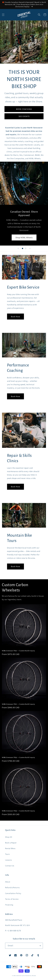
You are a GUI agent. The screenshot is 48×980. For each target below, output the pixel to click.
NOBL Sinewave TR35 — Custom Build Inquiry (18, 757)
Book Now (15, 316)
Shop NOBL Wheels (24, 237)
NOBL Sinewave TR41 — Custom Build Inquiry (18, 651)
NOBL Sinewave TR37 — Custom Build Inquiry (18, 704)
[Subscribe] (40, 946)
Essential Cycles (20, 975)
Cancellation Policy (13, 893)
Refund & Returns (12, 887)
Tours (7, 854)
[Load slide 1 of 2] (22, 248)
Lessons (8, 860)
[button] (3, 15)
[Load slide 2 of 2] (25, 248)
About (7, 882)
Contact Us (9, 866)
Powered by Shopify (30, 975)
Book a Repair (11, 843)
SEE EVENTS (24, 116)
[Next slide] (30, 248)
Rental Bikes (10, 848)
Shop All (8, 837)
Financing (9, 905)
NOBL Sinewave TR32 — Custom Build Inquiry (18, 811)
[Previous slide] (18, 248)
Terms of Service (12, 899)
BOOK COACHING (24, 109)
